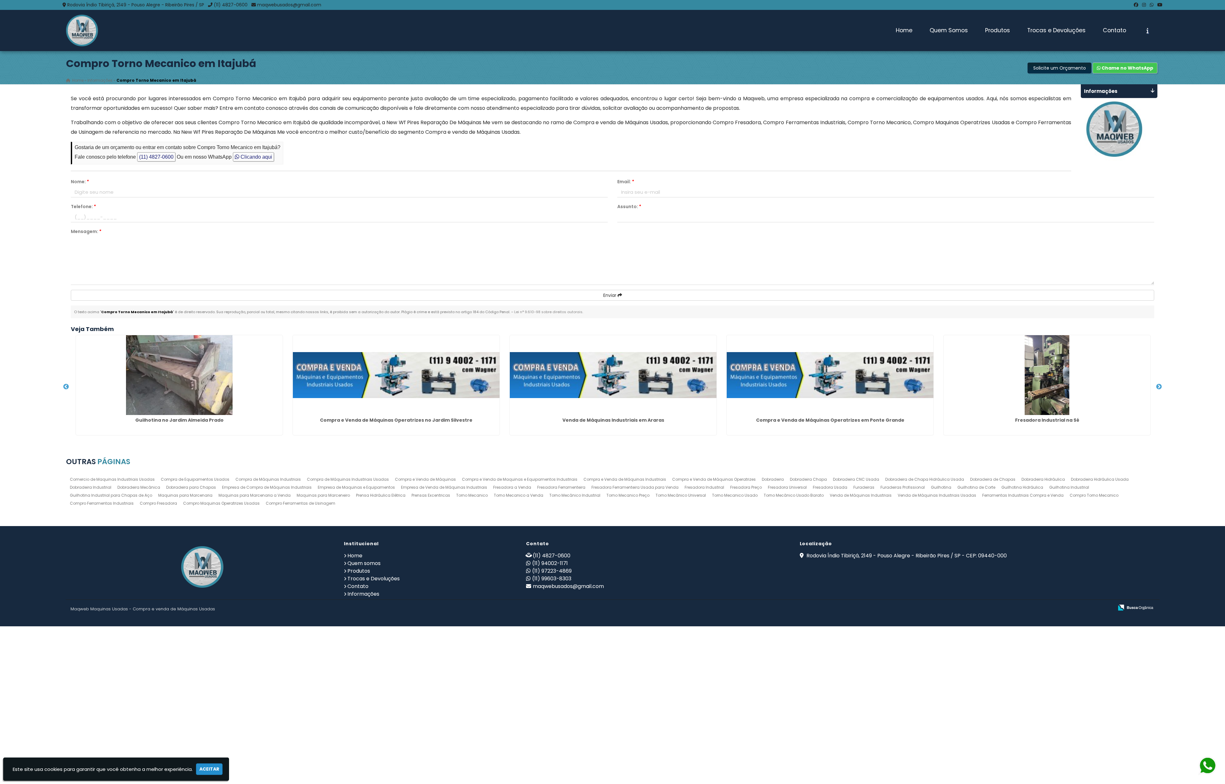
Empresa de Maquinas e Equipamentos (356, 487)
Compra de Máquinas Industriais (268, 479)
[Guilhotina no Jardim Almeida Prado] (179, 375)
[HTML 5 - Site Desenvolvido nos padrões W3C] (1062, 608)
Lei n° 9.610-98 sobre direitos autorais (548, 311)
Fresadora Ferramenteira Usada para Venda (635, 487)
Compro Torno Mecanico (1094, 495)
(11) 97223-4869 (552, 571)
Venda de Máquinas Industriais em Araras (613, 420)
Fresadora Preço (746, 487)
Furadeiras (863, 487)
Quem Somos (949, 30)
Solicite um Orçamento (1059, 68)
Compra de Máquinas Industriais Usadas (348, 479)
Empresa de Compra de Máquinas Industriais (267, 487)
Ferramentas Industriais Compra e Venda (1023, 495)
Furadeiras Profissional (902, 487)
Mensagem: (86, 231)
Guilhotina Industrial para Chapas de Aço (111, 495)
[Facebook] (1136, 5)
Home (904, 30)
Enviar (610, 295)
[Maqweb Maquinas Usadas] (202, 567)
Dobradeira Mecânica (138, 487)
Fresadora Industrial (704, 487)
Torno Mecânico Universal (681, 495)
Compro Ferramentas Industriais (102, 503)
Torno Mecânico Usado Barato (794, 495)
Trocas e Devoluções (1056, 30)
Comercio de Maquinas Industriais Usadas (112, 479)
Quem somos (364, 563)
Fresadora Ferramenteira (561, 487)
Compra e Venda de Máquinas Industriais (624, 479)
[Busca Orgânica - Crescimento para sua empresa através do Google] (1135, 607)
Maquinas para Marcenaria (185, 495)
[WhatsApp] (1152, 5)
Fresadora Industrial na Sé (1047, 420)
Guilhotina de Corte (976, 487)
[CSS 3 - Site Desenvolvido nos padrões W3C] (1084, 608)
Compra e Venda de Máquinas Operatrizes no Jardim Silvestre (396, 420)
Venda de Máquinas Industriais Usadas (937, 495)
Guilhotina (941, 487)
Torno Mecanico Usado (735, 495)
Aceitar (209, 769)
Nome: (80, 181)
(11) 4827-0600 (231, 5)
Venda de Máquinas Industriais (861, 495)
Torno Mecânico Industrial (574, 495)
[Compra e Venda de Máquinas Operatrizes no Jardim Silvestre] (396, 375)
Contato (1114, 30)
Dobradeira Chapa (808, 479)
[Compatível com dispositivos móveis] (1106, 608)
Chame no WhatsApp (1127, 68)
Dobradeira (773, 479)
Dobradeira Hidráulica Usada (1100, 479)
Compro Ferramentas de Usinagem (300, 503)
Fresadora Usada (830, 487)
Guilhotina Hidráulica (1022, 487)
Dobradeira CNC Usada (856, 479)
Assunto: (629, 206)
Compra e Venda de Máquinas (425, 479)
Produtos (997, 30)
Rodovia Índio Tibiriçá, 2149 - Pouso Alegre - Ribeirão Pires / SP (135, 5)
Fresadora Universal (787, 487)
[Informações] (1147, 30)
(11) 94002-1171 (550, 563)
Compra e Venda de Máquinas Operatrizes (714, 479)
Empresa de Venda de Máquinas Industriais (444, 487)
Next (1159, 387)
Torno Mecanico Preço (628, 495)
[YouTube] (1159, 5)
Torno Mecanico (472, 495)
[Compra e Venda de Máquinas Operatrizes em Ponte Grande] (830, 375)
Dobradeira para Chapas (191, 487)
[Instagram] (1144, 5)
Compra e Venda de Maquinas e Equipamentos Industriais (519, 479)
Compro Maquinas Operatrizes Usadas (221, 503)
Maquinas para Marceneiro (323, 495)
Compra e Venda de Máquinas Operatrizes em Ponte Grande (830, 420)
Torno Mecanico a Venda (518, 495)
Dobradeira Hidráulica (1043, 479)
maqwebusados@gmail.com (289, 5)
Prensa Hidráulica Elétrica (380, 495)
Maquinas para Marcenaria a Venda (255, 495)
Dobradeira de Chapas (992, 479)
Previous (66, 387)
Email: (625, 181)
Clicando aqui (255, 157)
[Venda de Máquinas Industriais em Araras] (613, 375)
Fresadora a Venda (512, 487)
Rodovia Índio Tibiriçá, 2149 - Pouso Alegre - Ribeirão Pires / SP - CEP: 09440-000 (906, 555)
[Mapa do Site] (1045, 608)
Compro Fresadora (158, 503)
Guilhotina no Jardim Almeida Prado (179, 420)
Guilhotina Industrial (1069, 487)
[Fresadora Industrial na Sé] (1047, 375)
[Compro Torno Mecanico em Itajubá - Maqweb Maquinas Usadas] (82, 30)
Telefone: (83, 206)
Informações (363, 594)
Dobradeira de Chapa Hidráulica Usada (924, 479)
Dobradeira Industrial (90, 487)
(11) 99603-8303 (551, 578)
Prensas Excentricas (431, 495)
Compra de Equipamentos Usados (195, 479)
